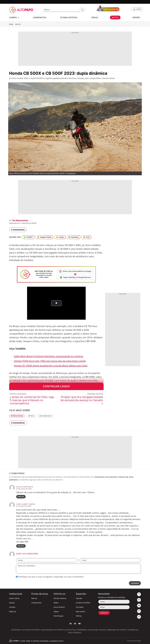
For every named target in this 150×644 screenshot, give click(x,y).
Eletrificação (58, 616)
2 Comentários (18, 229)
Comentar (135, 583)
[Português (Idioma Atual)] (70, 623)
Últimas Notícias (18, 416)
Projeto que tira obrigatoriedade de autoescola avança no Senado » (81, 400)
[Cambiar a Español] (79, 623)
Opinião (79, 598)
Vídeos (56, 611)
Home (11, 24)
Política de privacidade (134, 641)
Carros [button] (13, 17)
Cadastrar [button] (104, 613)
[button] (82, 9)
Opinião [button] (136, 17)
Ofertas (79, 616)
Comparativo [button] (39, 17)
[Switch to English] (75, 623)
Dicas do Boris (59, 607)
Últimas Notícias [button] (68, 17)
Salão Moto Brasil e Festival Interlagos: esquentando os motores (48, 356)
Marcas (34, 598)
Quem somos (14, 598)
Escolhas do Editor (83, 603)
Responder (21, 496)
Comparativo (36, 603)
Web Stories (80, 611)
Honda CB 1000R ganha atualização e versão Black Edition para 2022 (50, 365)
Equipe (12, 603)
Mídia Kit (12, 611)
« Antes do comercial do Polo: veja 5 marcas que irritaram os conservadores (32, 400)
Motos (17, 24)
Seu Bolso (80, 607)
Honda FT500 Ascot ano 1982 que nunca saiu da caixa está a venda (50, 360)
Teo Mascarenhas (20, 220)
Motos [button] (115, 17)
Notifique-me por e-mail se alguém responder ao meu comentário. (50, 576)
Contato (12, 607)
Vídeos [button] (94, 17)
